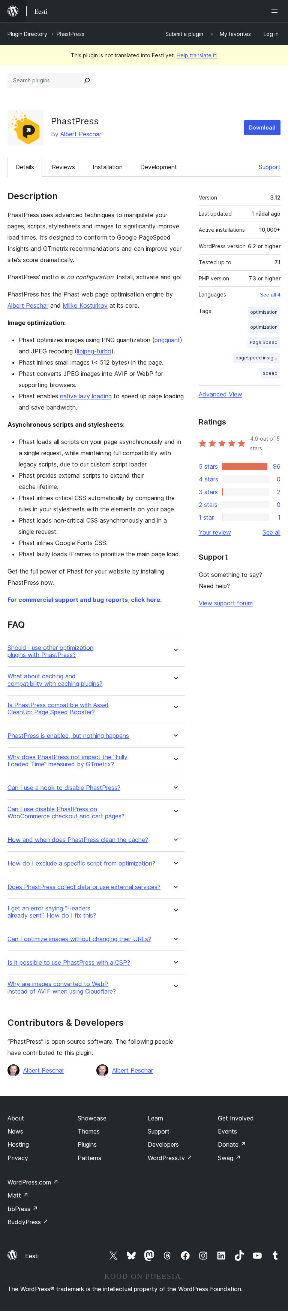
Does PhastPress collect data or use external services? (84, 887)
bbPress (23, 1209)
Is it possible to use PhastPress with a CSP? (69, 962)
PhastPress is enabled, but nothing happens (68, 735)
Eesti (32, 1256)
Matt (18, 1195)
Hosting (18, 1144)
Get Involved (236, 1118)
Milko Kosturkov (85, 305)
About (16, 1118)
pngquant (167, 340)
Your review (215, 532)
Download (262, 127)
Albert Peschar (80, 134)
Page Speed (264, 342)
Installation (108, 167)
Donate (232, 1144)
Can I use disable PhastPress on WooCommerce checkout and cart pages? (66, 813)
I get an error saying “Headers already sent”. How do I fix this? (52, 912)
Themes (89, 1131)
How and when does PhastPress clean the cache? (78, 839)
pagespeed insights (258, 358)
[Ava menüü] (276, 11)
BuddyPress (28, 1222)
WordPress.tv (170, 1158)
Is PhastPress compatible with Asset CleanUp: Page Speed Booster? (58, 709)
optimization (264, 327)
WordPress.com (33, 1182)
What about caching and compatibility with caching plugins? (55, 680)
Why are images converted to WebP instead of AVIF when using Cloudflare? (62, 987)
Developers (163, 1144)
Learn (155, 1118)
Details (24, 167)
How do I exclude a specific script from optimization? (81, 863)
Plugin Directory (27, 34)
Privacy (18, 1158)
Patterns (89, 1158)
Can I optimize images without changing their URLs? (79, 939)
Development (158, 167)
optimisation (264, 312)
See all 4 (270, 295)
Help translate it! (197, 55)
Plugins (87, 1144)
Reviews (63, 167)
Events (227, 1131)
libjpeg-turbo (94, 351)
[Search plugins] (87, 80)
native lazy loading (86, 396)
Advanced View (220, 394)
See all (271, 532)
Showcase (92, 1118)
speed (270, 373)
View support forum (226, 603)
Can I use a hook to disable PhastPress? (64, 787)
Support (269, 167)
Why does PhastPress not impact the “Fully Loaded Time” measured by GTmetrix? (68, 761)
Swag (229, 1158)
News (15, 1131)
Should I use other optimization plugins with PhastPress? (50, 651)
